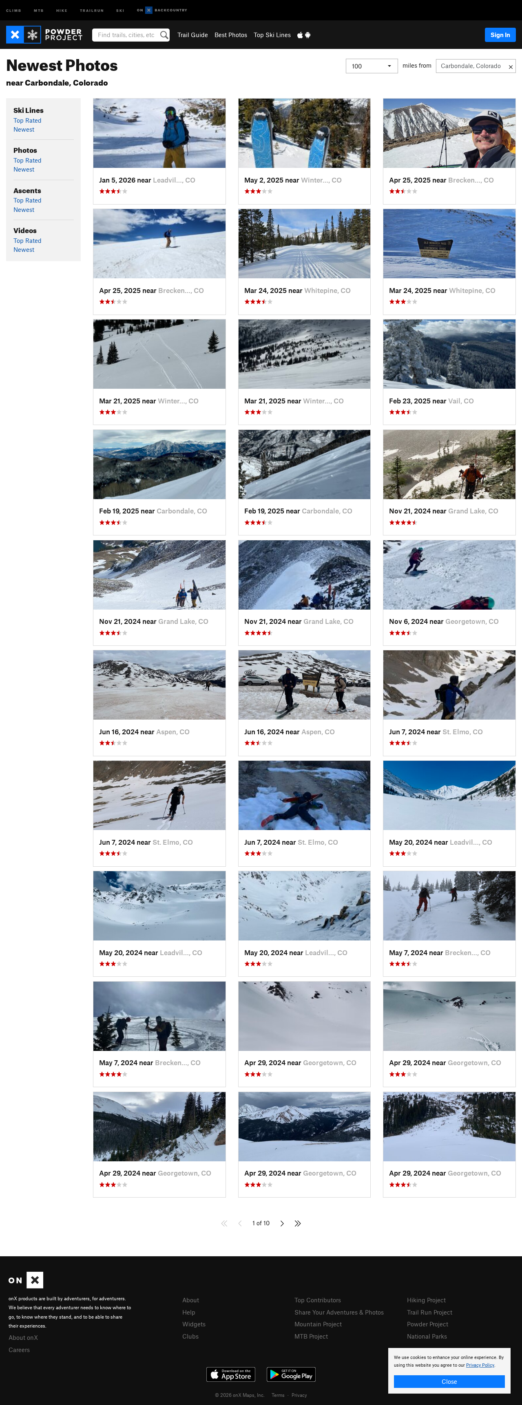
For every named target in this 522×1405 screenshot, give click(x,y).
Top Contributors (317, 1300)
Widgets (194, 1324)
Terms (278, 1395)
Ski (120, 10)
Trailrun (92, 10)
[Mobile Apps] (303, 34)
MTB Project (311, 1336)
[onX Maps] (26, 1286)
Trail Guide (192, 34)
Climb (14, 10)
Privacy (299, 1395)
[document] (449, 1371)
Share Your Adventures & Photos (339, 1312)
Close (449, 1381)
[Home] (48, 35)
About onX (23, 1337)
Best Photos (231, 34)
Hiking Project (426, 1300)
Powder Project (427, 1324)
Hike (62, 10)
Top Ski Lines (272, 34)
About (190, 1300)
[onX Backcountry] (162, 10)
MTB (39, 10)
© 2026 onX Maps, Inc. (240, 1395)
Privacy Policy (480, 1365)
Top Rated (27, 120)
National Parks (427, 1336)
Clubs (190, 1336)
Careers (19, 1349)
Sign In (500, 34)
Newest (23, 129)
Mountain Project (318, 1324)
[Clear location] (511, 66)
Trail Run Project (429, 1312)
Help (188, 1312)
